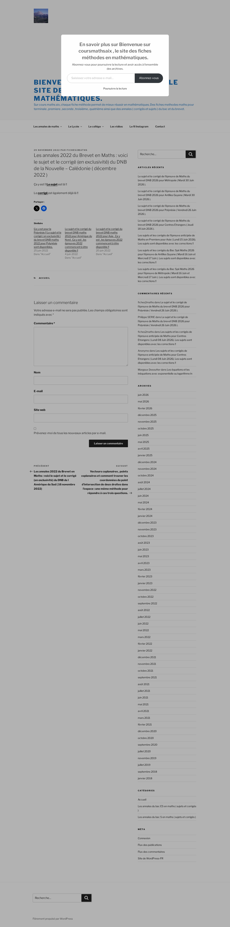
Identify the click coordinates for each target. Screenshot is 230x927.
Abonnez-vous (149, 78)
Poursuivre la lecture (115, 88)
